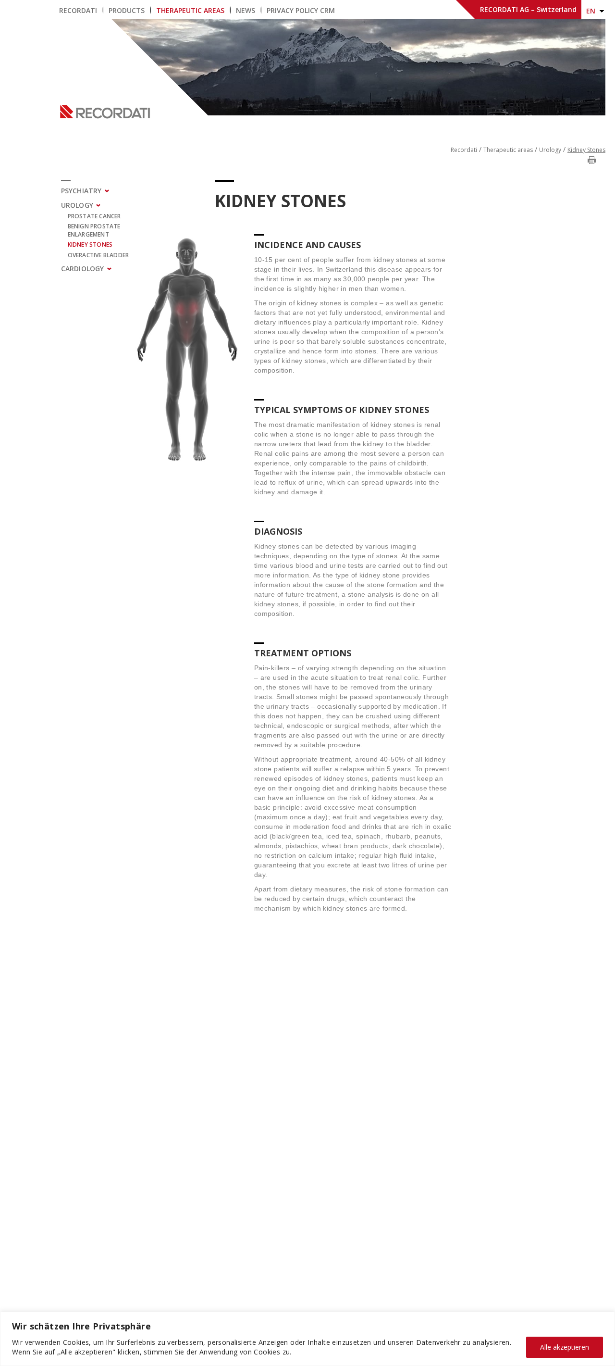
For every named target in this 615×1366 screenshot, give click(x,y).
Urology (550, 150)
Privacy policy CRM (301, 10)
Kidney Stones (90, 244)
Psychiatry (81, 190)
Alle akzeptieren (564, 1347)
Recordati (78, 10)
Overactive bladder (98, 255)
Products (127, 10)
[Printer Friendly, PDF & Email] (592, 159)
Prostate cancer (94, 216)
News (245, 10)
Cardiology (82, 268)
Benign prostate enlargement (94, 230)
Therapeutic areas (190, 10)
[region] (307, 1339)
